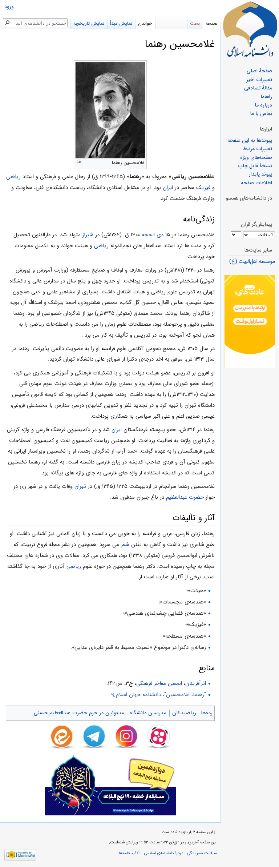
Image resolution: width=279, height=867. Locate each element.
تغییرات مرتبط (257, 149)
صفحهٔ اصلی (259, 71)
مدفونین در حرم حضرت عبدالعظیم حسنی (79, 713)
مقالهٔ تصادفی (258, 88)
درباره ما (263, 105)
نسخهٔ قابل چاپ (255, 166)
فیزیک (203, 187)
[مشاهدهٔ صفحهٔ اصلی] (250, 29)
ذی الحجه (152, 234)
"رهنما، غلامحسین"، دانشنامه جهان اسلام (161, 694)
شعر (125, 544)
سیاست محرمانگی (202, 853)
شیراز (87, 234)
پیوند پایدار (260, 174)
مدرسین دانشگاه (148, 713)
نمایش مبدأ (121, 23)
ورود (9, 7)
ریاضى (13, 176)
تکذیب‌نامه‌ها (129, 853)
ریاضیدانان (184, 713)
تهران (80, 486)
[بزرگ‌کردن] (79, 162)
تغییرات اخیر (259, 80)
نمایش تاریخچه (88, 23)
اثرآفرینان (195, 683)
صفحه (212, 23)
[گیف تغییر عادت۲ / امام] (250, 321)
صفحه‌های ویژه (256, 157)
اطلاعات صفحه (256, 183)
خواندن (145, 23)
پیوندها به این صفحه (249, 140)
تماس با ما (261, 113)
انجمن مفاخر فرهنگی (159, 683)
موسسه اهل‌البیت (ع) (252, 261)
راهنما (266, 97)
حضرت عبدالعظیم (185, 497)
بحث (195, 23)
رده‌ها (207, 713)
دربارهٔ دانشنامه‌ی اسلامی (163, 853)
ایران (168, 187)
